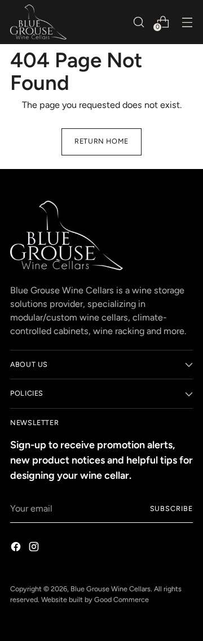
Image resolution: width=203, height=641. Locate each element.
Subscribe (171, 508)
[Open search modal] (138, 21)
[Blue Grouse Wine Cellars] (38, 22)
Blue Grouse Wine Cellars (110, 588)
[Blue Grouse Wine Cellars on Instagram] (35, 548)
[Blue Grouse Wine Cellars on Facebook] (17, 548)
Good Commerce (121, 599)
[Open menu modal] (186, 21)
